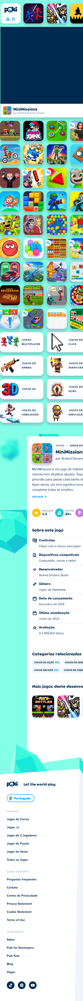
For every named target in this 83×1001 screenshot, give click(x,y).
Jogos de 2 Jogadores (22, 835)
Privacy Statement (19, 903)
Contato (12, 887)
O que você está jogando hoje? (13, 19)
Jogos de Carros (18, 819)
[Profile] (7, 19)
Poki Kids (13, 955)
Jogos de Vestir (17, 851)
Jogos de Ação (46, 662)
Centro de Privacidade (22, 895)
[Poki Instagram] (22, 985)
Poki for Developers (20, 947)
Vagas (11, 972)
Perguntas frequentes (22, 879)
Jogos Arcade (46, 670)
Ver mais (37, 496)
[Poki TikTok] (10, 985)
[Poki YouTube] (33, 985)
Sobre (11, 939)
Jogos (60, 445)
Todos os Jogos (17, 859)
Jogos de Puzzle (18, 843)
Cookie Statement (19, 911)
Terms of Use (16, 920)
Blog (10, 964)
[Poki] (10, 10)
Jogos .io (13, 827)
